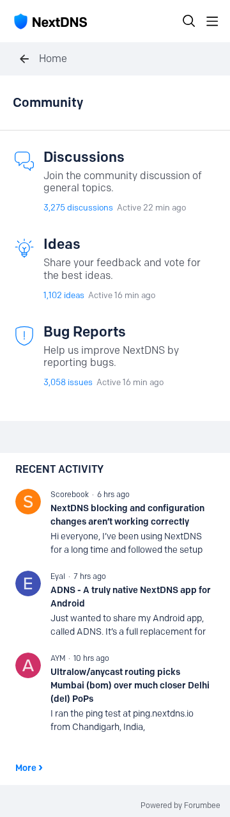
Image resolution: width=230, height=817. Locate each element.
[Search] (189, 21)
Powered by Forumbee (180, 805)
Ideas (61, 244)
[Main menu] (212, 21)
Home (53, 58)
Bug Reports (84, 331)
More (25, 767)
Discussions (84, 157)
